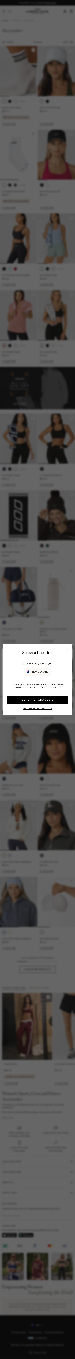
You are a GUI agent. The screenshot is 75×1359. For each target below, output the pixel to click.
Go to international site (37, 700)
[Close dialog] (66, 650)
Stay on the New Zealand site (37, 708)
